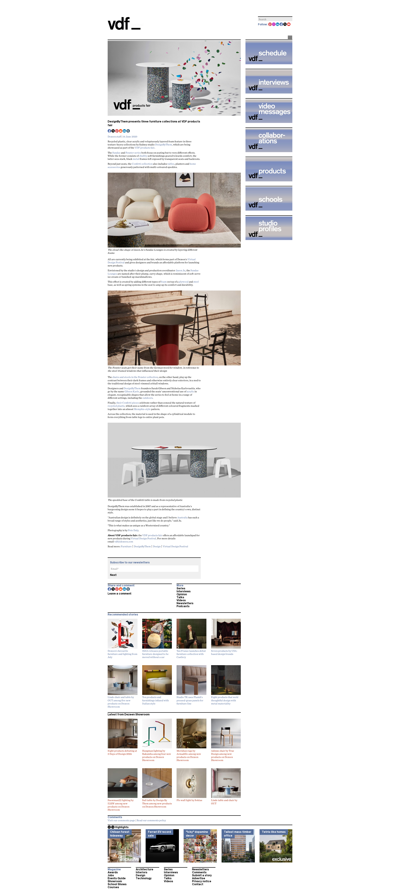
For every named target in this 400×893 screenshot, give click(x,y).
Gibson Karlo (132, 391)
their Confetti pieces (127, 402)
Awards (113, 872)
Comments (199, 872)
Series (181, 588)
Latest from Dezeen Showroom (129, 714)
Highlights (122, 827)
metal (136, 158)
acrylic (190, 391)
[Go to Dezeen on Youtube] (289, 25)
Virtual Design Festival (143, 538)
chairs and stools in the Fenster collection (135, 377)
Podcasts (183, 606)
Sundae (116, 152)
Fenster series (133, 152)
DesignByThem (163, 144)
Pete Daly (133, 530)
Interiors (141, 872)
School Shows (117, 884)
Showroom (115, 881)
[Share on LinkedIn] (124, 131)
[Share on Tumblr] (128, 131)
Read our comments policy (151, 820)
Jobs (111, 875)
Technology (144, 878)
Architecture (144, 869)
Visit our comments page (121, 820)
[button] (290, 38)
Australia (182, 517)
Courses (113, 887)
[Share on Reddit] (121, 131)
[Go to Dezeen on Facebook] (281, 25)
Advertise (198, 878)
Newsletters (185, 603)
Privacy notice (201, 881)
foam (164, 281)
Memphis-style (142, 409)
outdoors (147, 397)
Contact (197, 884)
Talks (180, 597)
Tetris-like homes (274, 831)
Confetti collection (142, 163)
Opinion (182, 594)
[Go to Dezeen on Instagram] (274, 25)
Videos (181, 600)
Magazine (114, 869)
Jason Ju (180, 270)
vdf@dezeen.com (123, 541)
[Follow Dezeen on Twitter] (285, 25)
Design (157, 546)
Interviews (184, 591)
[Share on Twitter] (113, 131)
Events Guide (117, 878)
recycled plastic (116, 405)
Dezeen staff (114, 136)
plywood (183, 281)
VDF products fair (145, 147)
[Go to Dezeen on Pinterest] (270, 25)
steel (196, 281)
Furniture (126, 546)
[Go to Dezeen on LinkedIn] (278, 25)
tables (171, 163)
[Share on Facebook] (109, 131)
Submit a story (202, 875)
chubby (143, 155)
